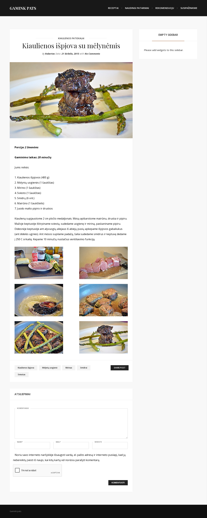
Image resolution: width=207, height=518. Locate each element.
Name (20, 442)
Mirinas (68, 367)
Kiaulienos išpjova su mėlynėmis (71, 45)
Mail (58, 442)
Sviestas (21, 374)
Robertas (50, 53)
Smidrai (83, 367)
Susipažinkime (188, 8)
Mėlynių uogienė (49, 367)
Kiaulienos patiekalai (71, 38)
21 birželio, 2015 (70, 53)
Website (98, 442)
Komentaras (23, 408)
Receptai (113, 8)
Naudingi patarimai (137, 8)
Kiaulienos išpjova (26, 367)
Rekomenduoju (164, 8)
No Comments (92, 53)
